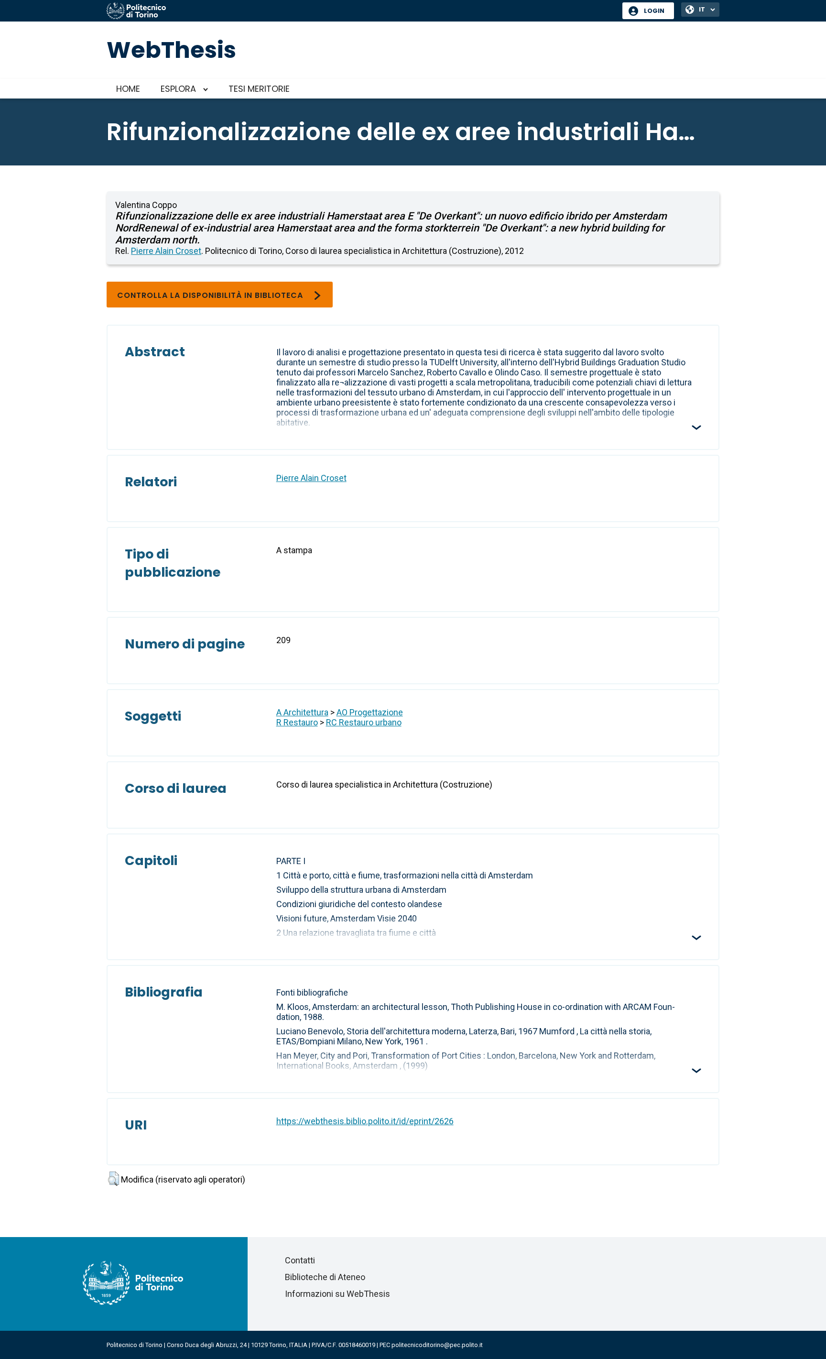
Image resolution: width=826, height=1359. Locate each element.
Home (128, 89)
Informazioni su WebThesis (337, 1294)
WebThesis (171, 50)
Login (654, 11)
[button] (113, 1179)
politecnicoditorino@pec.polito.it (437, 1344)
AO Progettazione (370, 712)
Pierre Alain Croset (166, 251)
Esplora (178, 89)
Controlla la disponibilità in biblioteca (210, 295)
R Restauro (297, 722)
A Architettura (302, 712)
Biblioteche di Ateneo (325, 1277)
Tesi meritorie (259, 89)
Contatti (300, 1260)
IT (702, 9)
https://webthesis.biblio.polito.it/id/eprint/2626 (365, 1121)
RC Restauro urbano (364, 722)
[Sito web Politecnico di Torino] (361, 11)
